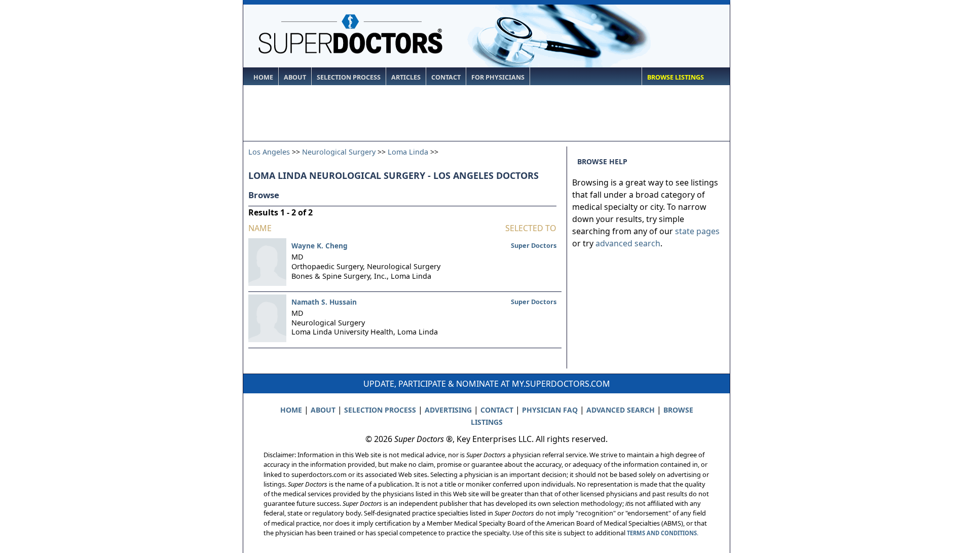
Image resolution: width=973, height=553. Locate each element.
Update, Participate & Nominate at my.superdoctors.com (486, 383)
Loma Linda (408, 152)
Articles (406, 77)
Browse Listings (675, 77)
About (295, 77)
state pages (697, 231)
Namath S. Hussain (324, 302)
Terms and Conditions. (662, 533)
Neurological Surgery (339, 152)
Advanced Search (620, 410)
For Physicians (498, 77)
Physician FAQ (550, 410)
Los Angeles (269, 152)
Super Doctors (533, 245)
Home (263, 77)
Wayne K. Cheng (319, 245)
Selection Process (349, 77)
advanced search (627, 243)
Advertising (448, 410)
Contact (446, 77)
